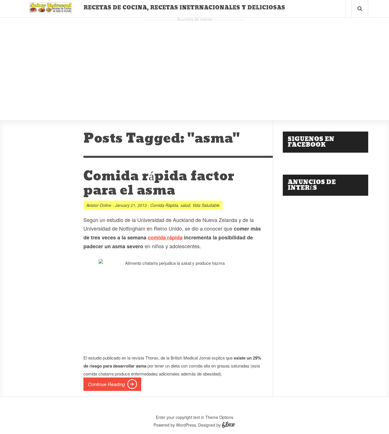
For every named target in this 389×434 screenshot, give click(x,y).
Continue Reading (106, 384)
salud (185, 205)
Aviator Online (98, 205)
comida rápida (165, 237)
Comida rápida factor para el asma (158, 183)
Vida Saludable (206, 205)
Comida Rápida (164, 205)
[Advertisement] (194, 63)
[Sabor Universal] (50, 11)
